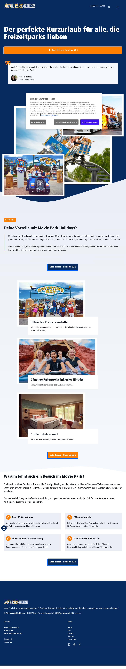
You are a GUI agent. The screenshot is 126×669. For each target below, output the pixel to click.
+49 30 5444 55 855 (97, 6)
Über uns (71, 636)
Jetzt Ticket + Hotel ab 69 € (63, 266)
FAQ (69, 630)
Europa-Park (72, 639)
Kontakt (70, 633)
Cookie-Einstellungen (38, 122)
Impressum (8, 642)
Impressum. (55, 115)
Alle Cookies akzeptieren (90, 122)
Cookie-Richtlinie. (46, 115)
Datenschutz (8, 639)
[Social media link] (69, 644)
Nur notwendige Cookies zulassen (66, 122)
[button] (109, 5)
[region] (64, 111)
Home (70, 627)
